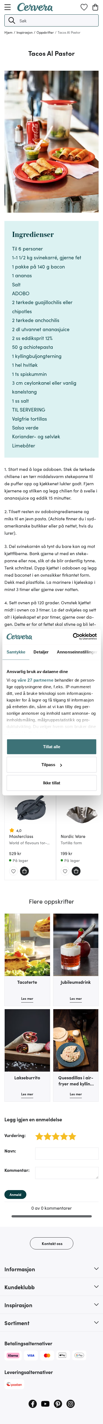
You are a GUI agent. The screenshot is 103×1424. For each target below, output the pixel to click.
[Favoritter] (84, 7)
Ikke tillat (51, 782)
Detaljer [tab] (41, 651)
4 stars (62, 1133)
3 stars (54, 1133)
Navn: (10, 1151)
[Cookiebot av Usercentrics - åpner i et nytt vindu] (73, 636)
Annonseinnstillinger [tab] (77, 651)
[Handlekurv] (95, 7)
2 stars (46, 1133)
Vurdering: (15, 1135)
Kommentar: (17, 1170)
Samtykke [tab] (15, 651)
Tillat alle (51, 746)
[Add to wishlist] (13, 871)
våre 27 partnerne (35, 680)
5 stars (70, 1133)
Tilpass (48, 764)
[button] (12, 20)
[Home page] (35, 9)
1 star (37, 1133)
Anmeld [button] (15, 1194)
